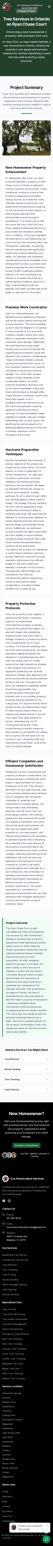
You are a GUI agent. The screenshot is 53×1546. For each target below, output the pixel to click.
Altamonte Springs (11, 1393)
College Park (8, 1415)
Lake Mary (7, 1437)
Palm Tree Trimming (12, 1373)
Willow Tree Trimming (13, 1378)
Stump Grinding (10, 1279)
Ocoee (5, 1472)
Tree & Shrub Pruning (13, 1314)
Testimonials (8, 1521)
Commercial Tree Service (15, 1259)
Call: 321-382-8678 (29, 8)
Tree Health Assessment (14, 1319)
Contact (6, 1506)
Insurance (7, 1496)
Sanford (6, 1454)
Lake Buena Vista (11, 1432)
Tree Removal (9, 1264)
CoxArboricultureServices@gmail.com (26, 1227)
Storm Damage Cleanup (14, 1284)
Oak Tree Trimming (12, 1339)
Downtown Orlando (12, 1419)
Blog (4, 1501)
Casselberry (8, 1406)
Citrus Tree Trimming (13, 1353)
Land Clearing (9, 1289)
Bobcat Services (10, 1294)
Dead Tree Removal (12, 1329)
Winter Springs (10, 1468)
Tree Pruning (9, 1274)
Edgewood (7, 1476)
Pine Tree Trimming (12, 1343)
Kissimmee (7, 1428)
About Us (7, 1516)
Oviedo (5, 1450)
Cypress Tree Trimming (14, 1348)
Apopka (6, 1397)
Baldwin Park (9, 1402)
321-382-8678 (14, 1218)
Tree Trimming (9, 1269)
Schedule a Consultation (26, 1145)
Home (5, 1491)
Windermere (8, 1459)
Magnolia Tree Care (12, 1363)
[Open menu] (49, 6)
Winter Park (8, 1463)
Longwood (7, 1441)
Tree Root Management (14, 1324)
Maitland (6, 1446)
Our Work (7, 1511)
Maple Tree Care (11, 1368)
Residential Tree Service (14, 1255)
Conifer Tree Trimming (13, 1358)
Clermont (7, 1410)
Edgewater (7, 1424)
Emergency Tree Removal (15, 1334)
